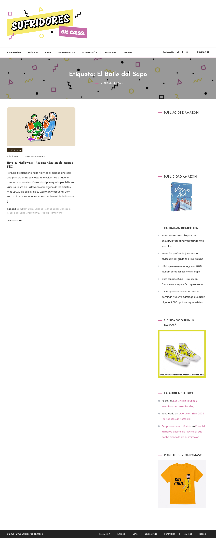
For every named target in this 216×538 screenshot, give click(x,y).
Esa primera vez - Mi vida (176, 426)
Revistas (110, 52)
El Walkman (15, 150)
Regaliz (45, 212)
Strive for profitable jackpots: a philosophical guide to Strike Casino (182, 256)
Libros (128, 52)
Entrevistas (66, 52)
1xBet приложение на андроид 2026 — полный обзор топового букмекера (183, 269)
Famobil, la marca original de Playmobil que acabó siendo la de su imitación (183, 432)
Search (201, 52)
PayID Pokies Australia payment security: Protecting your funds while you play (183, 241)
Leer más (12, 220)
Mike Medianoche (35, 156)
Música (33, 52)
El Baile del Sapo (16, 212)
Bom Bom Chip (25, 209)
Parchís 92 (33, 212)
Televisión (14, 52)
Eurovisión (89, 52)
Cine (48, 52)
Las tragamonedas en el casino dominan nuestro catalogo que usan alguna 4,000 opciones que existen (183, 297)
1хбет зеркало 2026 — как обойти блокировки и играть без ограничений (182, 281)
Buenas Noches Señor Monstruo (52, 209)
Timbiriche (57, 212)
